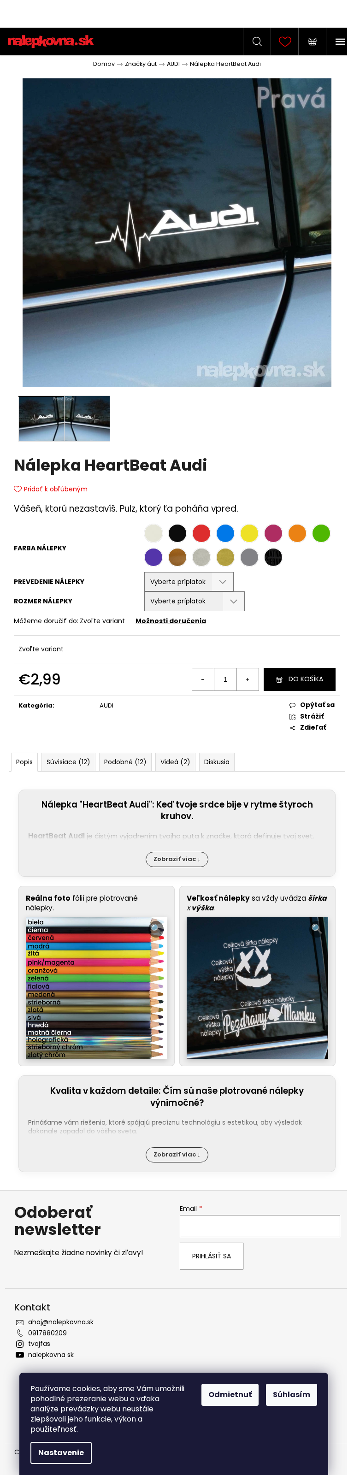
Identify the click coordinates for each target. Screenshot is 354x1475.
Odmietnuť (230, 1394)
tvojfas (39, 1343)
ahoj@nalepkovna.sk (61, 1322)
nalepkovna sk (51, 1354)
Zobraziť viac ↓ (177, 859)
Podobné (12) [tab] (125, 762)
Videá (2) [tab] (175, 762)
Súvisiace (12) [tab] (68, 762)
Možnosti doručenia (171, 620)
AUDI (106, 705)
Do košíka (306, 679)
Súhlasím (291, 1394)
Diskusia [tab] (217, 762)
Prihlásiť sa (211, 1256)
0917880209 (47, 1333)
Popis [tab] (24, 762)
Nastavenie (61, 1452)
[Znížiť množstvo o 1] (203, 679)
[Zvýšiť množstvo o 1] (247, 679)
